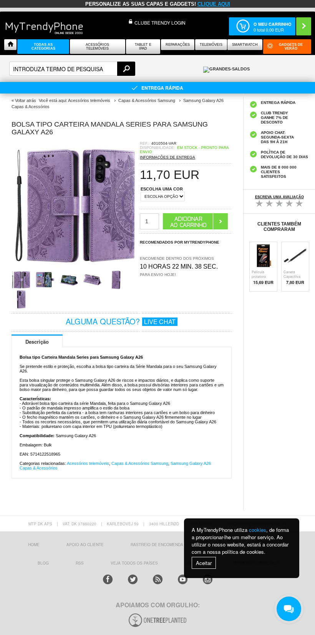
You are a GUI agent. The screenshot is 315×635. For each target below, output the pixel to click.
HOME (34, 544)
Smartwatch (245, 45)
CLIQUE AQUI (213, 4)
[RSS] (157, 579)
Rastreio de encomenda (157, 544)
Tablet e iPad (143, 46)
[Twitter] (133, 579)
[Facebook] (108, 579)
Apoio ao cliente (85, 544)
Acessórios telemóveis (88, 463)
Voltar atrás (25, 100)
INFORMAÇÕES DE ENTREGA (167, 157)
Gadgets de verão (291, 46)
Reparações (178, 45)
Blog (43, 563)
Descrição (37, 341)
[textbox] (72, 69)
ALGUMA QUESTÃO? (121, 321)
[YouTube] (182, 579)
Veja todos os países (134, 563)
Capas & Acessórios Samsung (139, 463)
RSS (80, 563)
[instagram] (207, 579)
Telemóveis (211, 45)
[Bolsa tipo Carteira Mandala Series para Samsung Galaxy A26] (76, 267)
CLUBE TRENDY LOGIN (160, 22)
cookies (257, 529)
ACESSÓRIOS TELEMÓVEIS (97, 46)
